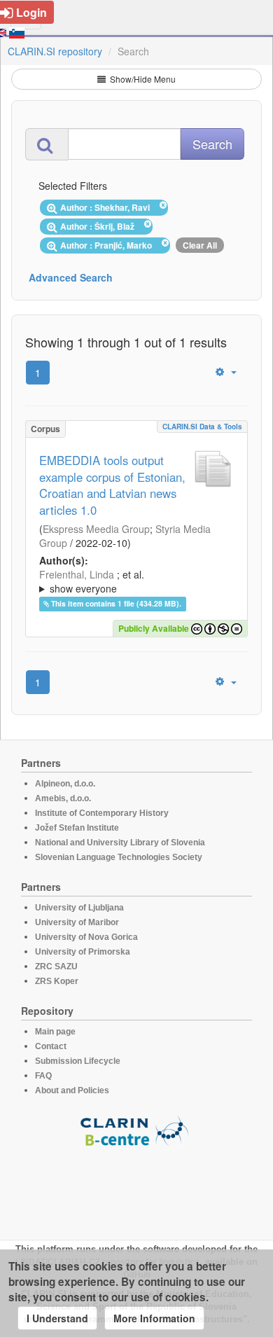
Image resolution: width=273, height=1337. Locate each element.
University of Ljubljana (79, 908)
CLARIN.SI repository (55, 51)
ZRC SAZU (56, 966)
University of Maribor (77, 922)
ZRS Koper (56, 981)
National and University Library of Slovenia (120, 842)
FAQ (43, 1076)
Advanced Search (71, 277)
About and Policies (72, 1090)
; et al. (91, 581)
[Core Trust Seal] (136, 1187)
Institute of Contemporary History (102, 813)
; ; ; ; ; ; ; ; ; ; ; (135, 581)
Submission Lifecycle (77, 1061)
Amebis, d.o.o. (63, 798)
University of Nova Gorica (86, 937)
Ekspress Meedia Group (96, 529)
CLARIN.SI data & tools (202, 426)
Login (31, 12)
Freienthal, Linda (76, 574)
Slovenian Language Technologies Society (118, 857)
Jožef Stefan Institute (77, 828)
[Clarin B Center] (136, 1130)
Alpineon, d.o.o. (65, 784)
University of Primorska (82, 952)
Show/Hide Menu (142, 79)
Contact (50, 1046)
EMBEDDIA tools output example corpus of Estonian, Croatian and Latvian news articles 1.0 (112, 485)
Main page (55, 1032)
